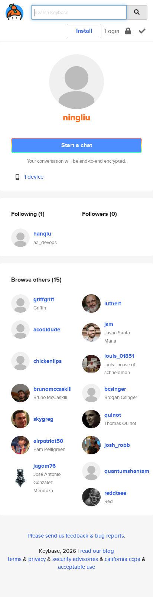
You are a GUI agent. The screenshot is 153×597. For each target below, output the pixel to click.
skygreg (43, 419)
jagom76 (44, 466)
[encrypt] (128, 31)
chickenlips (47, 361)
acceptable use (76, 567)
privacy (37, 559)
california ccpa (122, 559)
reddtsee (115, 493)
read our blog (97, 551)
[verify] (142, 31)
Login (112, 31)
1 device (33, 177)
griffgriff (43, 299)
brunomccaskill (52, 389)
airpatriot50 (48, 441)
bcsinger (115, 389)
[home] (14, 10)
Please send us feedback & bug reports (75, 535)
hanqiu (42, 234)
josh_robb (117, 445)
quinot (112, 415)
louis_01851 (119, 356)
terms (15, 559)
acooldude (46, 329)
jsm (108, 324)
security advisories (75, 559)
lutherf (112, 303)
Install (84, 30)
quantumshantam (126, 471)
